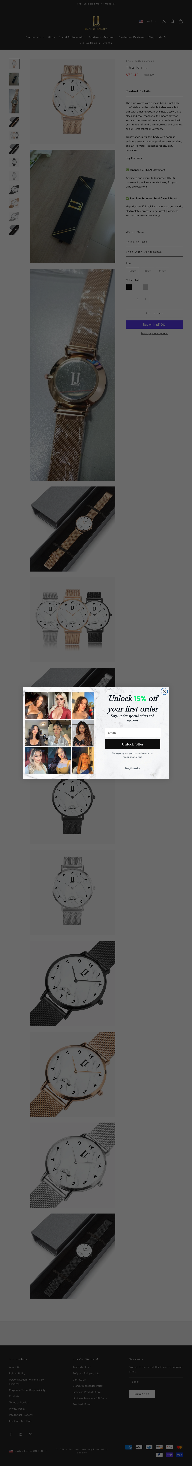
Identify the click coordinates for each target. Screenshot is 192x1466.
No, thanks (132, 768)
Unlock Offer (132, 744)
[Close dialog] (164, 691)
